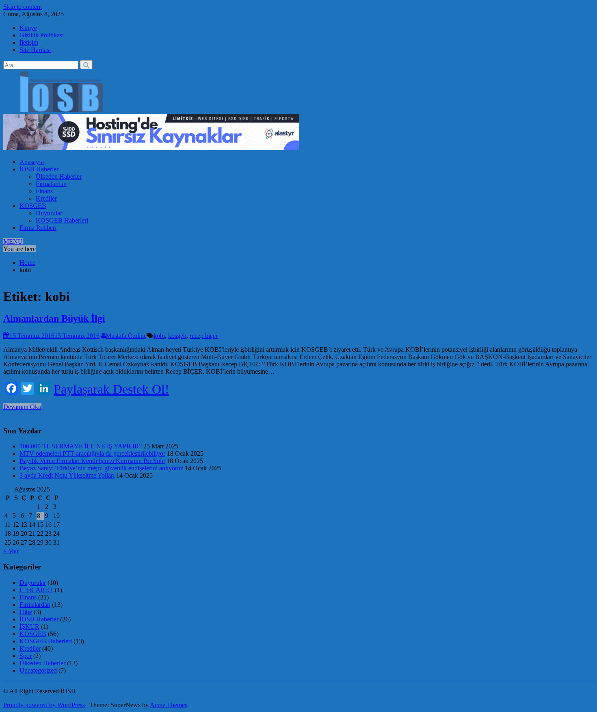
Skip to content (22, 6)
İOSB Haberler (38, 169)
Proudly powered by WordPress (44, 704)
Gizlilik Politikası (41, 35)
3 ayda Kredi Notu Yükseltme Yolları (67, 475)
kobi (159, 335)
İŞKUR (29, 626)
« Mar (11, 551)
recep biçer (204, 335)
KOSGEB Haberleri (62, 220)
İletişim (28, 42)
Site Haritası (35, 49)
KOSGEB (32, 205)
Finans (44, 191)
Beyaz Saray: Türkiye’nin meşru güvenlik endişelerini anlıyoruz (101, 468)
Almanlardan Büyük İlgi (54, 318)
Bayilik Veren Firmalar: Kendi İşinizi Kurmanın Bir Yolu (92, 460)
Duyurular (49, 213)
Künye (28, 27)
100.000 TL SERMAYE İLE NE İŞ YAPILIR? (80, 446)
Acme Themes (168, 704)
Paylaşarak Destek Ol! (111, 389)
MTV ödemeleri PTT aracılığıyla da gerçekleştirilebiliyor (92, 453)
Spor (25, 655)
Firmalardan (51, 183)
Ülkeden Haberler (59, 176)
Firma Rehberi (37, 227)
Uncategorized (38, 670)
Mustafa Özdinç (126, 335)
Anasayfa (31, 161)
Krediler (46, 198)
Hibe (25, 611)
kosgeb (177, 335)
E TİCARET (36, 589)
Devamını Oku (22, 406)
